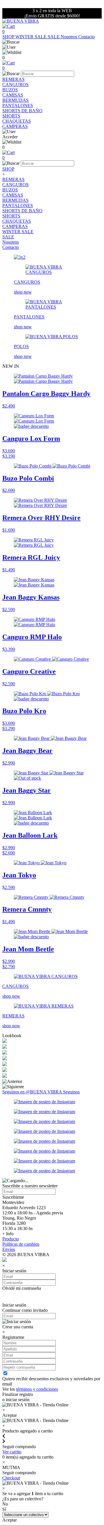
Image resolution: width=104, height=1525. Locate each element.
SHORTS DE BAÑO (22, 110)
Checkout (11, 1477)
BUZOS (10, 89)
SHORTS (11, 115)
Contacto (86, 36)
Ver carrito (11, 1451)
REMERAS (13, 79)
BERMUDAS (15, 100)
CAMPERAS (15, 126)
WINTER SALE (31, 36)
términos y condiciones (37, 1389)
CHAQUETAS (16, 121)
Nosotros (69, 36)
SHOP (8, 36)
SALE (54, 36)
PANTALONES (17, 105)
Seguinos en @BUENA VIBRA (32, 1091)
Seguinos (71, 1091)
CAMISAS (12, 95)
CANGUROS (15, 84)
